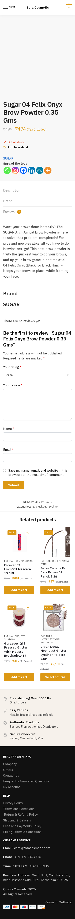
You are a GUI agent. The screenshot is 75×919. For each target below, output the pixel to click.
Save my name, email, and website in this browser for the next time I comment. (38, 472)
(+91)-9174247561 (29, 857)
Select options (55, 677)
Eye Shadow (14, 638)
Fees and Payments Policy (22, 826)
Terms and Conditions (18, 809)
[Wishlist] (28, 533)
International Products (50, 641)
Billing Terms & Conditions (22, 832)
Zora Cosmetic (37, 7)
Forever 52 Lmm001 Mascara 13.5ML (17, 569)
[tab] (37, 190)
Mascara (26, 561)
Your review (12, 385)
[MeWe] (39, 170)
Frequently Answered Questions (26, 781)
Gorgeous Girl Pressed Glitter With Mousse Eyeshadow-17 (16, 649)
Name (8, 429)
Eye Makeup (40, 506)
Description (11, 190)
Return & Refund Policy (20, 814)
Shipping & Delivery (17, 820)
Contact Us (11, 775)
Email (8, 450)
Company (10, 764)
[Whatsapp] (7, 170)
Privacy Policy (13, 803)
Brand (7, 201)
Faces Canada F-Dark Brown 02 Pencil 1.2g (52, 572)
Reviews (11, 211)
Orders (8, 770)
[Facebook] (23, 170)
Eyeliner (54, 506)
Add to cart (19, 590)
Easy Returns (19, 710)
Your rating (12, 367)
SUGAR (8, 158)
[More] (47, 170)
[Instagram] (15, 170)
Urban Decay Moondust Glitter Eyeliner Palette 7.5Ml (53, 653)
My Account (11, 787)
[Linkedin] (31, 170)
